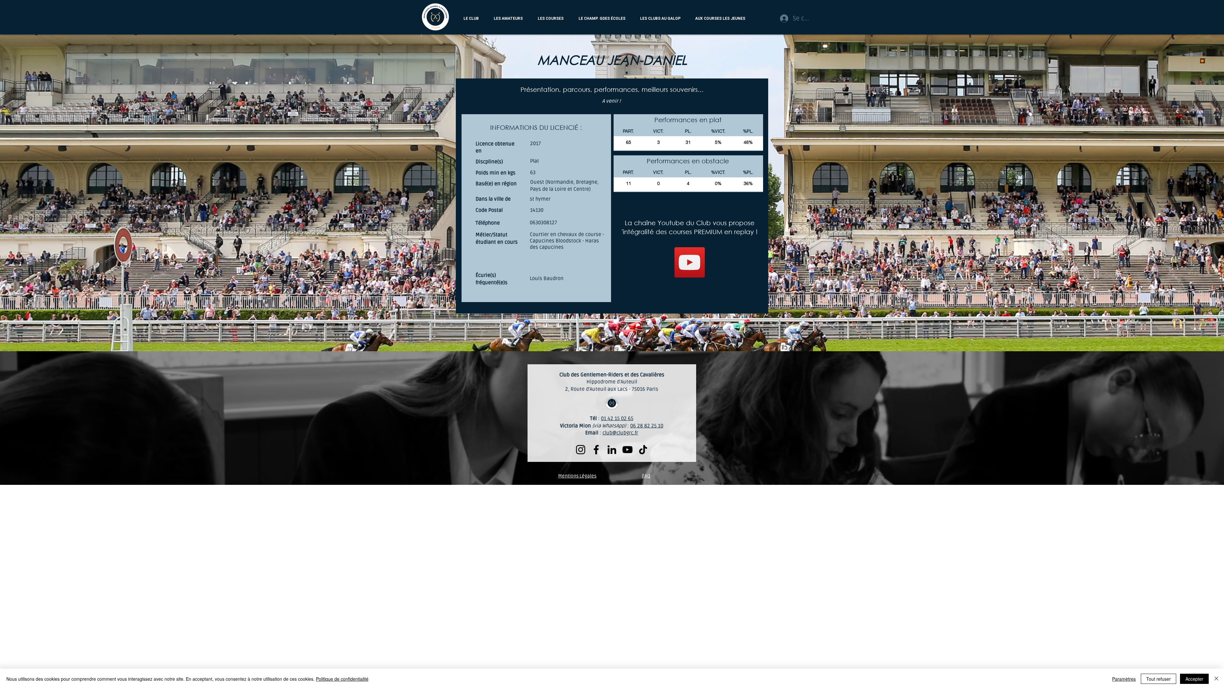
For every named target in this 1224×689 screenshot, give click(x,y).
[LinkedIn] (612, 449)
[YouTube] (689, 262)
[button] (471, 18)
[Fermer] (1216, 679)
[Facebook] (596, 449)
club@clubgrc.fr (620, 433)
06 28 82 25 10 (646, 426)
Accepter (1194, 679)
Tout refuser (1158, 679)
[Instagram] (580, 449)
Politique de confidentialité (342, 679)
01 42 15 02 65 (617, 418)
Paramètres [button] (1124, 679)
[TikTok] (643, 449)
